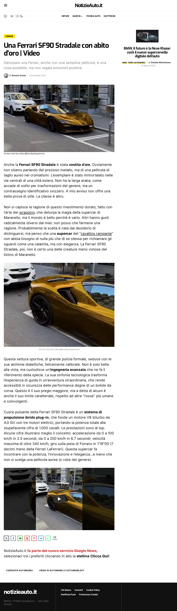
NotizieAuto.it (88, 5)
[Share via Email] (20, 538)
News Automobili (137, 62)
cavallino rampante (96, 233)
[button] (5, 5)
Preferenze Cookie (88, 594)
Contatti (78, 590)
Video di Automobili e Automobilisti (61, 570)
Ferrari (9, 36)
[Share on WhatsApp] (47, 538)
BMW (124, 62)
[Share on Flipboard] (27, 538)
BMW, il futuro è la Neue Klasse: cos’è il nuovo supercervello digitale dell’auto (147, 52)
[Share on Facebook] (13, 538)
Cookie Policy (93, 590)
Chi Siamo (66, 590)
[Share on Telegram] (41, 538)
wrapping (27, 212)
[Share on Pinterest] (34, 538)
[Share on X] (6, 538)
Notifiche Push (68, 594)
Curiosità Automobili (19, 570)
